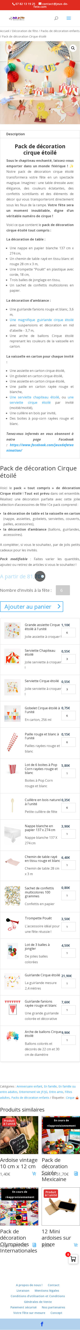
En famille (50, 1086)
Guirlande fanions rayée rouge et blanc (41, 1003)
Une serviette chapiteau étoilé (34, 397)
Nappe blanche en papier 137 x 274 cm (40, 828)
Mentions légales (47, 1290)
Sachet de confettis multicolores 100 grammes (39, 892)
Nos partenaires (53, 1307)
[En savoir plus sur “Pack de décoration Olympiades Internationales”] (34, 1245)
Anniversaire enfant (29, 1086)
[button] (73, 48)
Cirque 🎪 (72, 1097)
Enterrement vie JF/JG (33, 1092)
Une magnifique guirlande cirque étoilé (42, 320)
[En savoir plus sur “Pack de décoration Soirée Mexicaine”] (76, 1174)
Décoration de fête (25, 31)
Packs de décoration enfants (60, 31)
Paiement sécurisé (23, 1307)
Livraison (23, 1290)
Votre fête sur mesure (29, 1313)
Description (15, 134)
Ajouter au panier (28, 606)
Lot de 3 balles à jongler (37, 946)
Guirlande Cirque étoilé (42, 975)
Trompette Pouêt (38, 918)
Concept (56, 1313)
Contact (53, 1285)
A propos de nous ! (29, 1285)
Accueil (4, 31)
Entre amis (56, 1092)
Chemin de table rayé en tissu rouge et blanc (42, 859)
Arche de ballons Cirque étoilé (43, 1034)
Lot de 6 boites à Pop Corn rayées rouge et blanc (41, 769)
